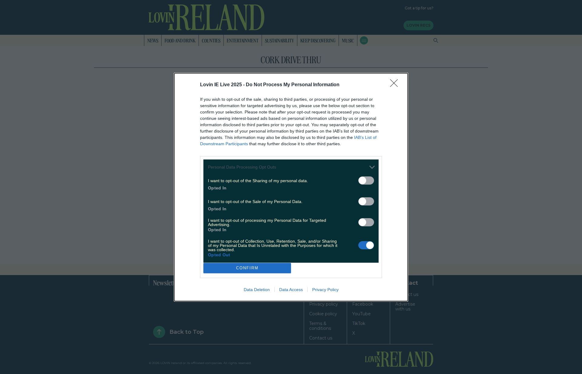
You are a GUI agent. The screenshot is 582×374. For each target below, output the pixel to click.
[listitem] (291, 167)
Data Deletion (257, 289)
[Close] (396, 85)
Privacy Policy (325, 289)
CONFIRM (247, 268)
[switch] (366, 180)
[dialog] (291, 187)
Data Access (291, 289)
